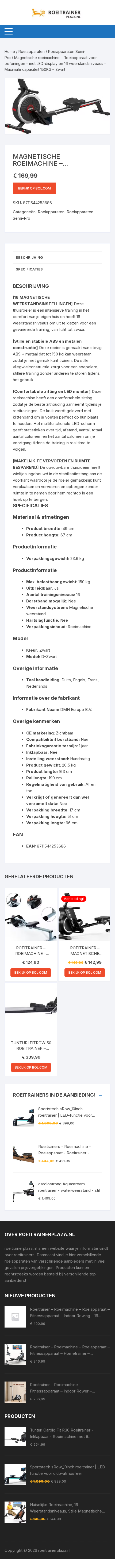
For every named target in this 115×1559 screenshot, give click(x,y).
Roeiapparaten (31, 51)
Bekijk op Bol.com (34, 188)
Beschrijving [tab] (29, 257)
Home (10, 51)
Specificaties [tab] (29, 269)
